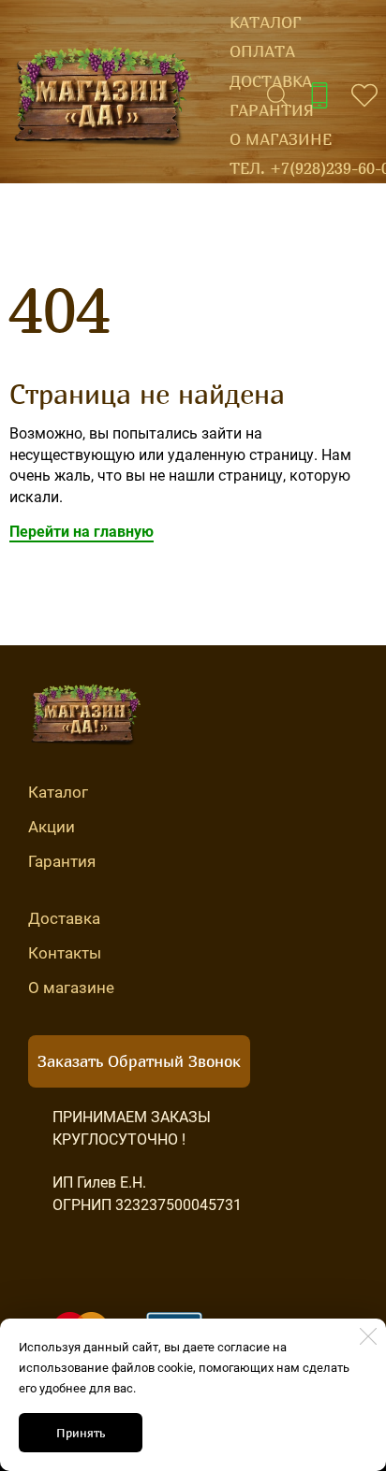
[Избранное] (364, 95)
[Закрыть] (368, 1336)
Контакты (64, 953)
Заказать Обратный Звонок (139, 1061)
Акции (51, 826)
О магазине (281, 139)
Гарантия (272, 110)
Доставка (271, 81)
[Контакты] (319, 95)
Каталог (265, 22)
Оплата (262, 51)
